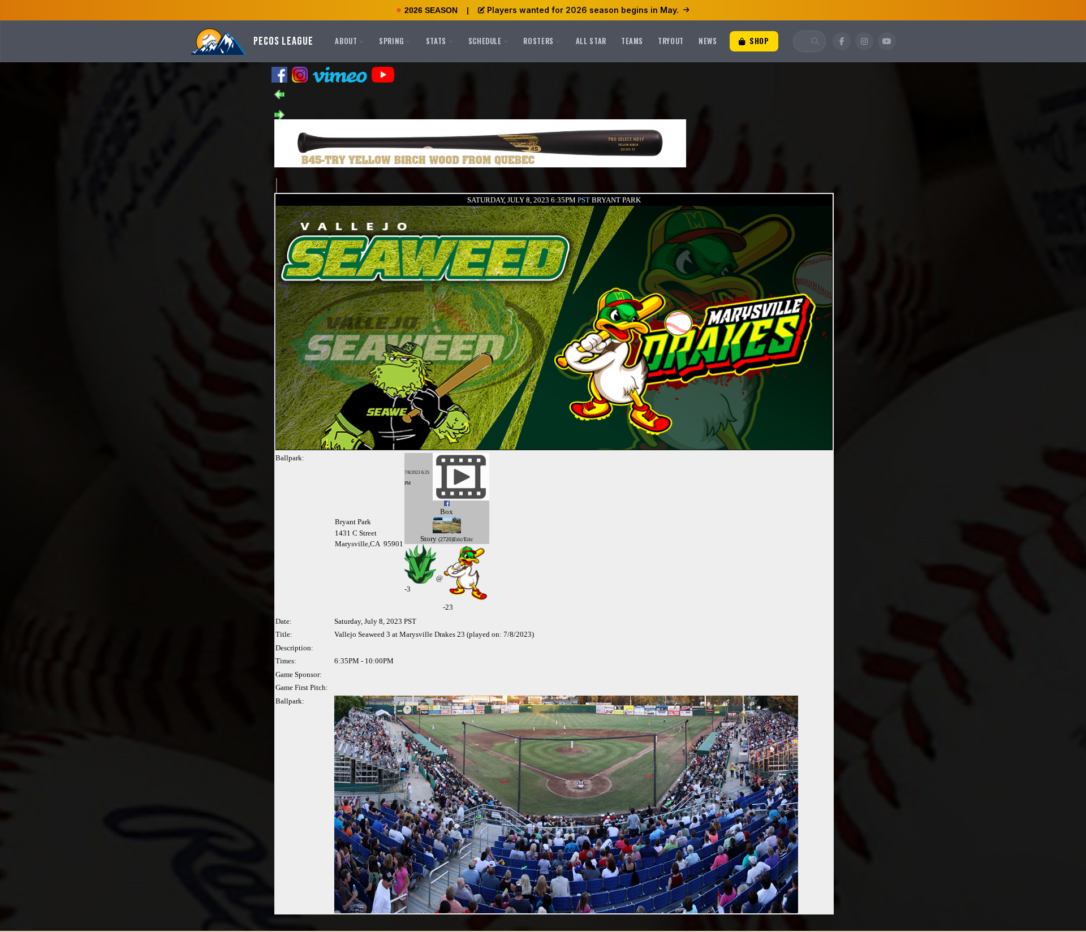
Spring (391, 40)
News (708, 40)
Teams (632, 40)
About (346, 40)
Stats (436, 40)
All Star (591, 40)
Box (446, 511)
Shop (758, 40)
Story (428, 538)
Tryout (671, 40)
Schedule (485, 40)
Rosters (538, 40)
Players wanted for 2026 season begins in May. (583, 10)
